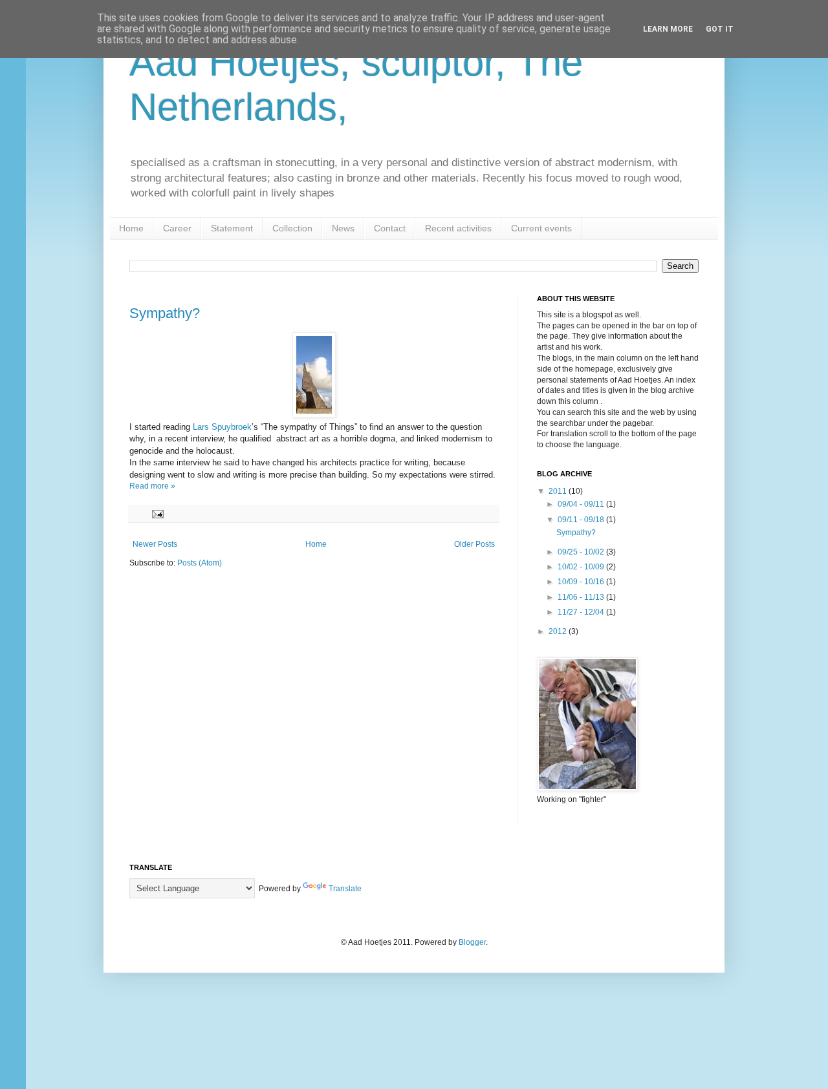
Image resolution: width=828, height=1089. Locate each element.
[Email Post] (157, 513)
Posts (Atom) (199, 562)
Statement (232, 228)
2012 (559, 631)
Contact (390, 228)
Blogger (472, 942)
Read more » (152, 486)
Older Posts (474, 544)
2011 (559, 491)
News (343, 228)
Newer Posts (155, 544)
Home (131, 228)
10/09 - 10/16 (582, 581)
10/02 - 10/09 (582, 566)
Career (177, 228)
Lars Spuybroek (222, 427)
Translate (345, 888)
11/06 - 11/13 (582, 597)
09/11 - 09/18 (582, 519)
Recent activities (458, 228)
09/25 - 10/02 (582, 551)
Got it (720, 29)
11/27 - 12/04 (582, 612)
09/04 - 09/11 (582, 504)
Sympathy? (164, 313)
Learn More (668, 29)
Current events (541, 228)
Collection (292, 228)
